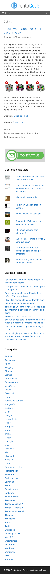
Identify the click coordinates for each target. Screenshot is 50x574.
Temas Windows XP (14, 511)
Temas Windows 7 (14, 504)
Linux (7, 445)
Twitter (8, 526)
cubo (23, 133)
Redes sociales (12, 478)
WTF (7, 555)
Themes (9, 515)
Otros (7, 463)
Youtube (9, 559)
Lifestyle (9, 441)
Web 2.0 (9, 537)
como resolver (13, 133)
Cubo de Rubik (21, 116)
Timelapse (10, 519)
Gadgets (9, 408)
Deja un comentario (15, 137)
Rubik (38, 133)
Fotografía (10, 404)
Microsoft (9, 456)
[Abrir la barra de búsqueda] (46, 13)
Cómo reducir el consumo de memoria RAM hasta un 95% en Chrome (30, 188)
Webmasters (11, 541)
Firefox (8, 397)
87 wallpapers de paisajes (28, 213)
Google (8, 415)
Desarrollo (10, 386)
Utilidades (10, 530)
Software (9, 493)
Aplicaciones (11, 360)
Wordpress (10, 552)
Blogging (9, 367)
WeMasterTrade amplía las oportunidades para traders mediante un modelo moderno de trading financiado (25, 319)
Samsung (9, 482)
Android (9, 356)
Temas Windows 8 (14, 507)
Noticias (9, 459)
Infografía (9, 426)
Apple (7, 364)
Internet (8, 430)
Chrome (8, 371)
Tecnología (10, 500)
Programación (11, 471)
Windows (9, 548)
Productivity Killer (13, 467)
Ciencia (8, 375)
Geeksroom (18, 122)
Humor (8, 423)
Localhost (9, 448)
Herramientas (11, 419)
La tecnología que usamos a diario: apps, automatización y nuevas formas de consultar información (25, 336)
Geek (9, 129)
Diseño (8, 389)
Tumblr (8, 522)
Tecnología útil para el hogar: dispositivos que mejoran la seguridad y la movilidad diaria (25, 310)
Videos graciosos (13, 533)
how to (30, 133)
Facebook (9, 393)
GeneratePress (39, 570)
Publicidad (10, 474)
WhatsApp (10, 544)
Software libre (12, 496)
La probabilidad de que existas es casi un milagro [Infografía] (28, 250)
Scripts (8, 485)
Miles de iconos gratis (26, 197)
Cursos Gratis (11, 382)
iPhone (8, 434)
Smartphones (11, 489)
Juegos (8, 437)
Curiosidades (11, 378)
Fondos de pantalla (14, 400)
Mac (7, 452)
